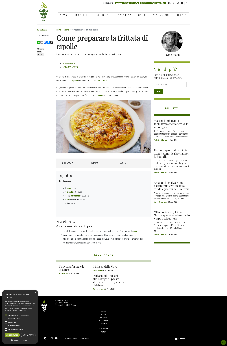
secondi (40, 55)
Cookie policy (84, 338)
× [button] (35, 293)
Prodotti (80, 15)
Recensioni (101, 15)
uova (39, 52)
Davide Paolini (42, 30)
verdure (40, 49)
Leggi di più (22, 310)
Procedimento (71, 67)
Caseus (144, 3)
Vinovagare (161, 15)
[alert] (20, 317)
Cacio (142, 15)
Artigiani (103, 317)
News (63, 15)
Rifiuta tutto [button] (28, 335)
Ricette (181, 15)
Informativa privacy (71, 338)
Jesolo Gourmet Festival (127, 3)
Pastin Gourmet (158, 3)
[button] (20, 340)
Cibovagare (43, 11)
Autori (103, 331)
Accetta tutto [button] (12, 335)
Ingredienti (69, 63)
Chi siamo (103, 328)
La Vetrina (123, 15)
